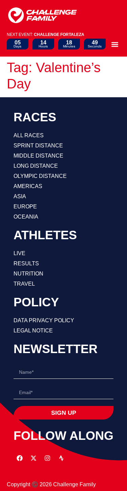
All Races (29, 135)
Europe (25, 206)
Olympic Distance (40, 176)
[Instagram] (47, 458)
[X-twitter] (33, 458)
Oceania (26, 217)
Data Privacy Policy (44, 320)
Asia (20, 196)
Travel (24, 284)
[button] (114, 44)
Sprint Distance (38, 145)
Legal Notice (33, 330)
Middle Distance (38, 156)
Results (26, 263)
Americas (28, 186)
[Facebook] (20, 458)
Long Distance (36, 166)
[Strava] (61, 458)
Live (19, 253)
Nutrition (28, 274)
